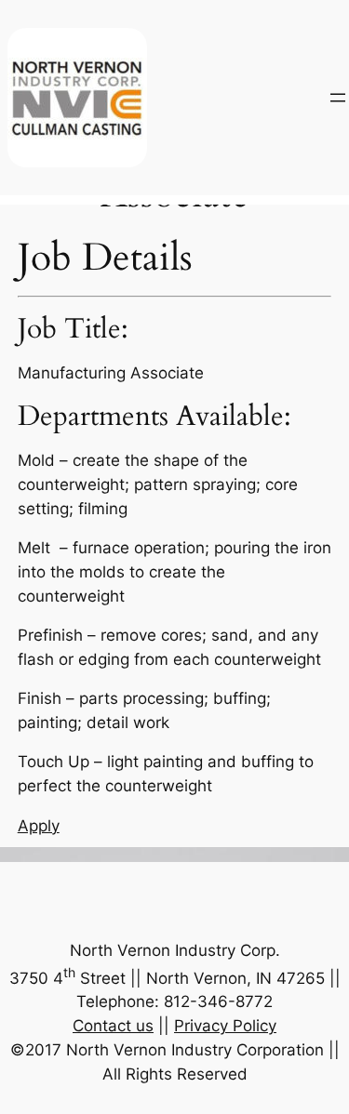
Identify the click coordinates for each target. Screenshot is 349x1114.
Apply (39, 825)
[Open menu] (338, 97)
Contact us (113, 1025)
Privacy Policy (225, 1025)
